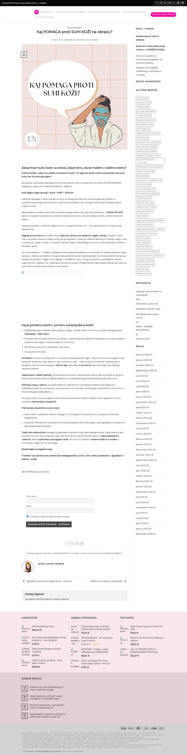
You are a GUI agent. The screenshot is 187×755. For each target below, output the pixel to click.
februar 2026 (143, 354)
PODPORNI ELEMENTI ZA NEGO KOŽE (67, 733)
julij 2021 (140, 497)
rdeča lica (152, 233)
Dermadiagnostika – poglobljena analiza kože (111, 733)
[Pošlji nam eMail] (170, 3)
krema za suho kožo (90, 553)
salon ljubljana (143, 242)
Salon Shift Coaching (97, 741)
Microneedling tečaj (135, 747)
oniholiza (141, 233)
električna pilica (144, 133)
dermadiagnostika (145, 124)
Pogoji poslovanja (32, 739)
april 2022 (141, 470)
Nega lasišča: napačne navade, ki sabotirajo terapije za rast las (47, 715)
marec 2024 (142, 412)
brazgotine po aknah (146, 120)
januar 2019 (142, 528)
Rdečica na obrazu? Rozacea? (106, 581)
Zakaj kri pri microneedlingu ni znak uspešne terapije (46, 688)
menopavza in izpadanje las (149, 180)
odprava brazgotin (145, 225)
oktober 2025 (143, 365)
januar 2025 (142, 397)
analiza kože (142, 98)
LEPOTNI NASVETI (74, 28)
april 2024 (141, 407)
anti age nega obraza (146, 111)
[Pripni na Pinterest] (77, 543)
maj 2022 (141, 465)
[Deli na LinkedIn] (82, 543)
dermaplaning (143, 129)
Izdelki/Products (146, 733)
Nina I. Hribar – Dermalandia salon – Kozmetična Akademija (107, 735)
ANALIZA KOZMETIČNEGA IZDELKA (133, 745)
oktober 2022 (143, 455)
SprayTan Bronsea (85, 747)
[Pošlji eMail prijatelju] (72, 543)
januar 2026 (142, 360)
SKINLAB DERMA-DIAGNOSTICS (36, 743)
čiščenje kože (143, 269)
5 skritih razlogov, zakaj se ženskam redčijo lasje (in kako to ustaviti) (90, 743)
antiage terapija (144, 115)
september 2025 (145, 370)
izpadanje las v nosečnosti (148, 142)
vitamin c (159, 256)
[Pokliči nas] (174, 3)
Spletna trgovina (44, 17)
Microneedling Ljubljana (35, 733)
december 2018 (144, 534)
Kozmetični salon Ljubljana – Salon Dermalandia (48, 735)
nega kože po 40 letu (146, 207)
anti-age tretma (144, 102)
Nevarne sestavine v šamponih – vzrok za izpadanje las (47, 706)
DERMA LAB (46, 12)
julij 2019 (140, 513)
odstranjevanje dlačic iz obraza (150, 229)
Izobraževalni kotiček (153, 735)
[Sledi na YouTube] (183, 3)
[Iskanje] (36, 12)
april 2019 (141, 523)
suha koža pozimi (144, 256)
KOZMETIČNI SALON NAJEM (149, 167)
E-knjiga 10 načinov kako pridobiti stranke (49, 516)
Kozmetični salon (145, 303)
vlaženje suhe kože (145, 260)
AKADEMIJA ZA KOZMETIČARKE (70, 12)
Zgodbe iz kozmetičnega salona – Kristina (49, 581)
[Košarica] (183, 14)
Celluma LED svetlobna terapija (80, 739)
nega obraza (142, 216)
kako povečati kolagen (147, 147)
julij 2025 (140, 376)
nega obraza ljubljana (146, 220)
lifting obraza (142, 176)
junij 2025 (141, 381)
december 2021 (144, 492)
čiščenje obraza (143, 273)
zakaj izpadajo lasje (145, 265)
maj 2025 (141, 386)
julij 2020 (141, 502)
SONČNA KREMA (144, 247)
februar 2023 (142, 439)
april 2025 (141, 391)
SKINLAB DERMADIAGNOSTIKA (124, 741)
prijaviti (65, 599)
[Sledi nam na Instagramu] (161, 3)
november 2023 (144, 423)
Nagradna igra (47, 747)
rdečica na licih (143, 238)
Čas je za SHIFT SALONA (33, 741)
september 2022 (145, 460)
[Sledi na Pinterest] (178, 3)
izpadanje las (143, 138)
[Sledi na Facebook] (157, 3)
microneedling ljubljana (148, 194)
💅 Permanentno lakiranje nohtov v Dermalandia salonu (128, 739)
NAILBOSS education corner (147, 316)
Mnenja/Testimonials (33, 737)
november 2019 (144, 507)
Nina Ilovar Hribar (89, 40)
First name (31, 496)
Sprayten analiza (65, 747)
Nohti (161, 220)
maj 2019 (140, 518)
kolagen (140, 155)
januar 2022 (142, 486)
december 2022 (144, 449)
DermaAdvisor (30, 747)
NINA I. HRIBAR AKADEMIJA (144, 328)
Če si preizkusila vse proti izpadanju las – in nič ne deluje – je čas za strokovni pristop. (69, 745)
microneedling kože (146, 189)
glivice (156, 133)
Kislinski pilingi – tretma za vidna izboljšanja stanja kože (76, 737)
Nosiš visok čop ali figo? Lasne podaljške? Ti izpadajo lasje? (46, 697)
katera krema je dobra (146, 151)
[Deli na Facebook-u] (67, 543)
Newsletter (53, 741)
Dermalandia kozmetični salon (104, 12)
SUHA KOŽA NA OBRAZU (111, 553)
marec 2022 (142, 476)
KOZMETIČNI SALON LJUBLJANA (146, 161)
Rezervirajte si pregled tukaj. (37, 449)
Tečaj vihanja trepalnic (109, 747)
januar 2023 (142, 444)
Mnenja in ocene (52, 739)
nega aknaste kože (145, 202)
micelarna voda (144, 185)
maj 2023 (141, 428)
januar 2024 (142, 418)
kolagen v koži (153, 155)
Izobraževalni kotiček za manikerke (149, 293)
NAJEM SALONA (144, 198)
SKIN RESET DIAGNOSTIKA (135, 12)
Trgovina (140, 338)
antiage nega (143, 107)
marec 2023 (142, 433)
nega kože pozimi (145, 211)
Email (28, 506)
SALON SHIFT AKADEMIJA (72, 741)
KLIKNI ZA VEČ (114, 212)
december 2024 (144, 402)
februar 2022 (142, 481)
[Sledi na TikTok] (165, 3)
